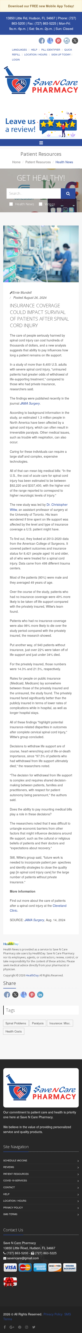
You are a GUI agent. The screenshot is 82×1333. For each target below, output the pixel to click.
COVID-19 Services (15, 1180)
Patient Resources (38, 162)
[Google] (50, 41)
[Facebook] (42, 41)
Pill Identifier (50, 49)
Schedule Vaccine (15, 1160)
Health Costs (13, 1031)
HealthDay (32, 975)
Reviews (8, 1167)
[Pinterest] (58, 41)
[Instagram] (67, 41)
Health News (24, 204)
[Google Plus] (12, 1326)
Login (16, 59)
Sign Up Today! (61, 54)
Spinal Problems (15, 1023)
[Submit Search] (68, 193)
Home (16, 162)
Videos (50, 204)
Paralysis (38, 1023)
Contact (9, 1187)
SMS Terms (10, 1214)
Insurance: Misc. (60, 1023)
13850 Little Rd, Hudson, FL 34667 (30, 18)
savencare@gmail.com (23, 1258)
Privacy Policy (13, 1207)
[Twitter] (75, 41)
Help (34, 49)
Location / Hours (35, 54)
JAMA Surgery (30, 403)
